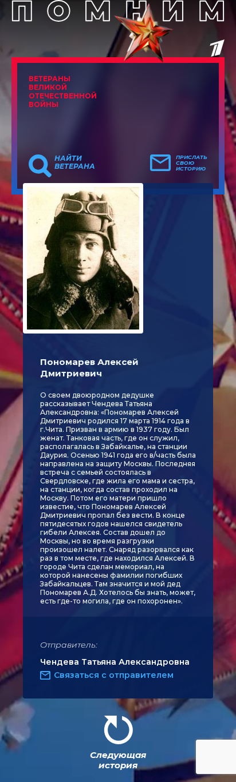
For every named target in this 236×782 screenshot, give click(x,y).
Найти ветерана (74, 162)
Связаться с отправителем (114, 675)
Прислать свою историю (191, 163)
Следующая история (118, 760)
